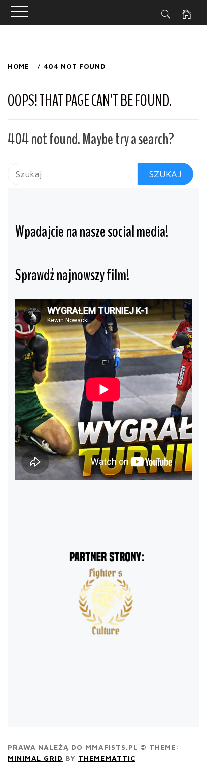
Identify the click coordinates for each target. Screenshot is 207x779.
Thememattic (106, 758)
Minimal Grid (35, 758)
